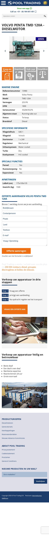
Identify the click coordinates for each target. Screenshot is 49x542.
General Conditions (9, 461)
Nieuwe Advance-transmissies (13, 438)
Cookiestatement (8, 453)
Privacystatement (8, 450)
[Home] (28, 3)
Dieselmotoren (7, 423)
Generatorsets (7, 427)
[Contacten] (24, 8)
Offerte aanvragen (16, 250)
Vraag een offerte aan (14, 309)
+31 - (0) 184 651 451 (25, 11)
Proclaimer (6, 457)
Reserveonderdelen (9, 434)
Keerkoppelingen (8, 430)
